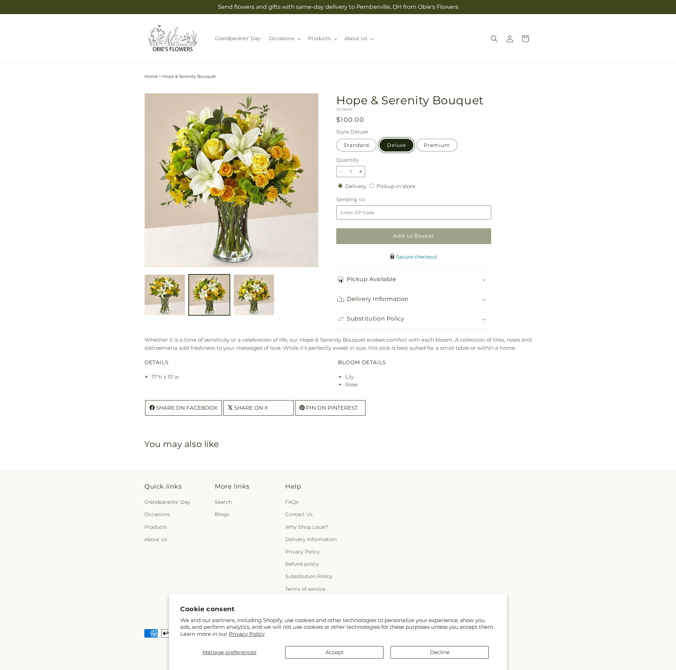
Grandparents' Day (167, 502)
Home (151, 76)
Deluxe (396, 145)
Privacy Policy (247, 634)
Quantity (347, 160)
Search (223, 502)
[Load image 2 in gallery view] (209, 294)
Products (155, 527)
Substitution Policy (308, 576)
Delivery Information (311, 539)
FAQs (292, 502)
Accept (334, 652)
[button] (284, 38)
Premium (437, 145)
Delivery (356, 186)
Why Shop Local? (306, 527)
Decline (440, 652)
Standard (356, 145)
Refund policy (302, 564)
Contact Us (299, 514)
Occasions (157, 514)
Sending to (361, 199)
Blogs (222, 514)
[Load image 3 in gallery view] (253, 294)
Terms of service (305, 589)
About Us (155, 539)
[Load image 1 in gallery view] (164, 294)
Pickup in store (395, 186)
